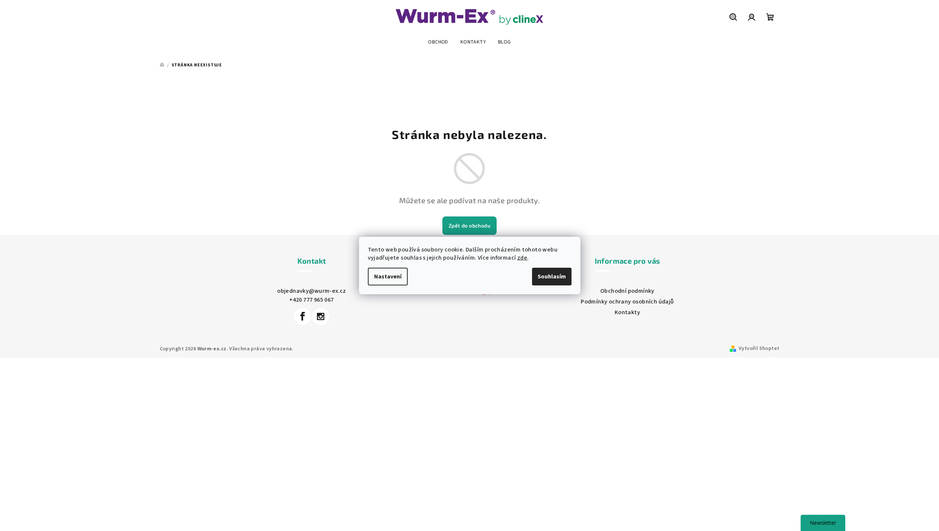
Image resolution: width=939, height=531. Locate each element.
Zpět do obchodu (469, 225)
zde (522, 258)
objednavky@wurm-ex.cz (311, 291)
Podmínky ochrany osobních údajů (627, 302)
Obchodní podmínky (627, 291)
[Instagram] (320, 316)
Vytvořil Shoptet (759, 348)
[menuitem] (438, 42)
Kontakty (627, 312)
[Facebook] (302, 316)
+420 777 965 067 (311, 300)
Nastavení (387, 277)
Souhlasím (552, 277)
